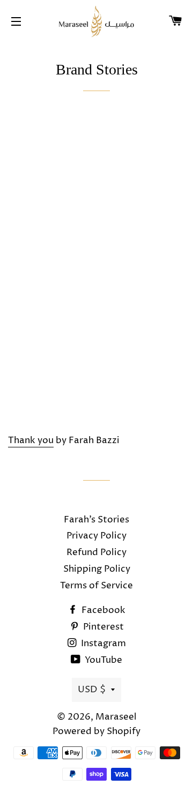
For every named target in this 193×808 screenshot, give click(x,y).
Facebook (102, 610)
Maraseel (116, 716)
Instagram (102, 643)
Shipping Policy (96, 569)
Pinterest (102, 626)
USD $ (92, 689)
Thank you (31, 440)
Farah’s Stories (96, 519)
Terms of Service (96, 585)
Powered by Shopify (96, 731)
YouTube (102, 660)
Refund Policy (96, 552)
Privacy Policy (96, 535)
